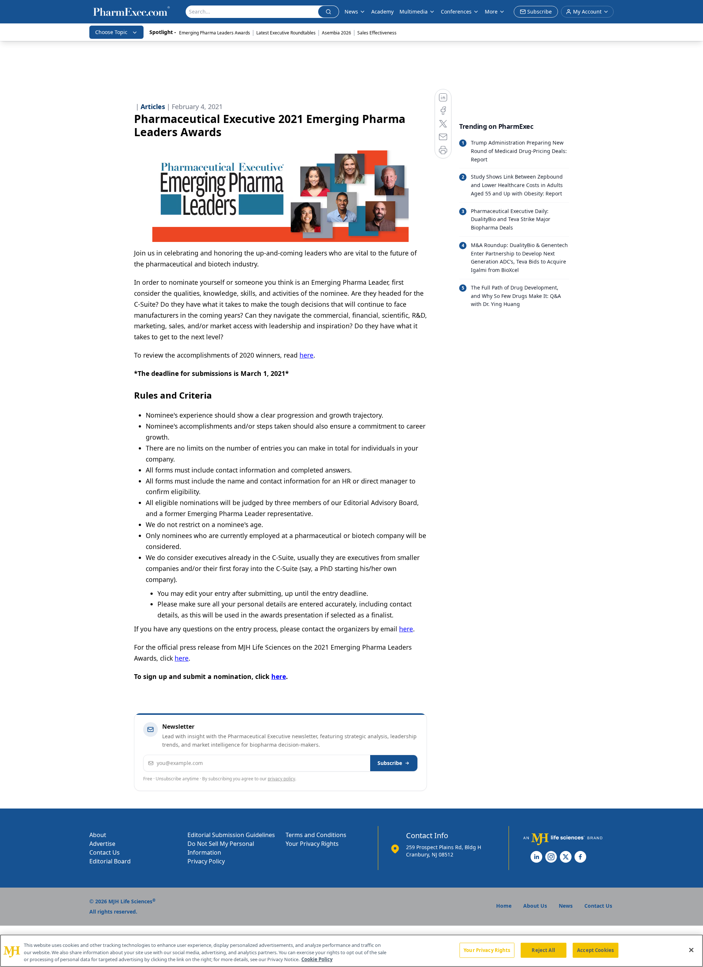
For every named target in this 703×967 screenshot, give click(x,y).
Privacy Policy (206, 861)
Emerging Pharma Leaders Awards (214, 33)
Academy (382, 11)
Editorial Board (110, 861)
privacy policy (281, 779)
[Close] (691, 950)
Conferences (456, 11)
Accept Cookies (595, 950)
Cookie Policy (316, 959)
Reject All (543, 950)
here (306, 355)
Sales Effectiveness (377, 33)
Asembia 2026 (336, 33)
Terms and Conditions (316, 835)
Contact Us (104, 852)
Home (504, 905)
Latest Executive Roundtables (286, 33)
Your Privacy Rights (312, 844)
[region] (351, 950)
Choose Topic (111, 32)
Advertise (102, 844)
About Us (535, 905)
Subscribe (389, 762)
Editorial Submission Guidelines (231, 835)
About (97, 835)
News (351, 11)
